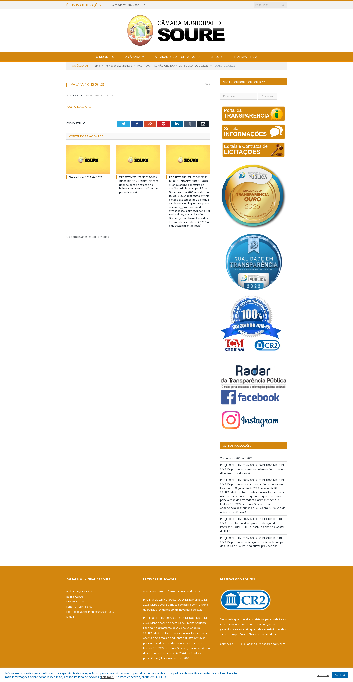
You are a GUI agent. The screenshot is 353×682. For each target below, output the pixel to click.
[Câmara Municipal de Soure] (176, 30)
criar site (245, 619)
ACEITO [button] (340, 675)
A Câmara (132, 57)
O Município (105, 57)
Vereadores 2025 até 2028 (85, 177)
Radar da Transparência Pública (265, 644)
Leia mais (107, 677)
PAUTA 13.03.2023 (78, 107)
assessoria (248, 624)
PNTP (237, 644)
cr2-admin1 (78, 95)
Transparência (245, 57)
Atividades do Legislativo (175, 57)
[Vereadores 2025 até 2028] (88, 159)
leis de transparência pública (238, 634)
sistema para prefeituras (270, 619)
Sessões (217, 57)
